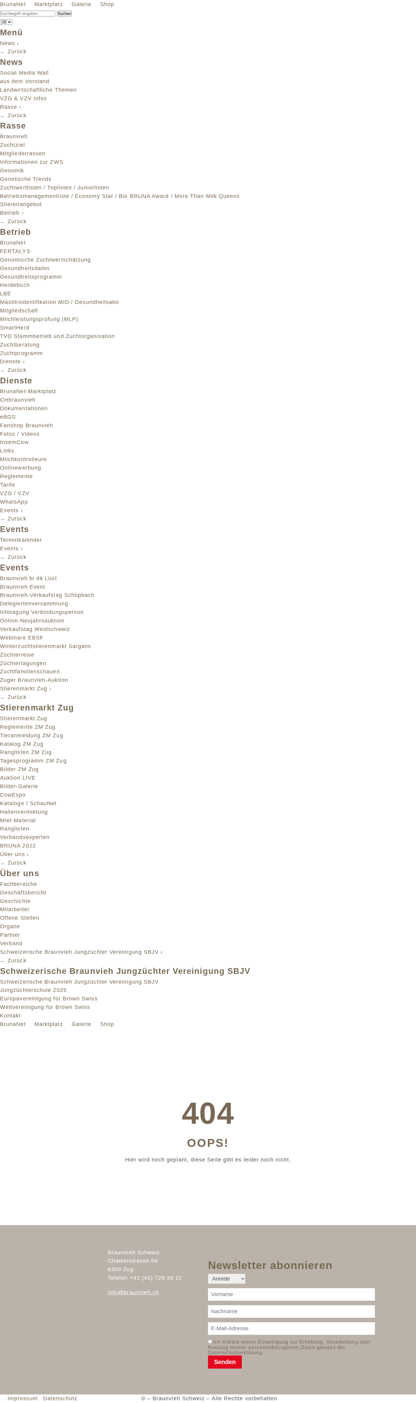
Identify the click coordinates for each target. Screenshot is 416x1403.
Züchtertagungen (23, 663)
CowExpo (13, 795)
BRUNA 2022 (18, 846)
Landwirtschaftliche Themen (38, 90)
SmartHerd (15, 328)
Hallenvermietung (24, 812)
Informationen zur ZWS (31, 162)
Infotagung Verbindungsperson (42, 612)
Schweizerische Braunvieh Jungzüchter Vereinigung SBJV (81, 952)
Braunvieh (14, 136)
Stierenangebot (21, 204)
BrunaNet (14, 4)
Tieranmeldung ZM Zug (31, 735)
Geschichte (15, 901)
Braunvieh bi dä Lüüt (28, 578)
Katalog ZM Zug (22, 744)
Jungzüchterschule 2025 (33, 990)
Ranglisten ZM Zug (26, 752)
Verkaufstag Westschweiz (35, 629)
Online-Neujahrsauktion (32, 621)
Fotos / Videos (20, 434)
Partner (10, 935)
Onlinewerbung (20, 468)
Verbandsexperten (25, 837)
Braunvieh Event (22, 587)
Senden (225, 1362)
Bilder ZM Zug (19, 769)
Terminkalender (21, 540)
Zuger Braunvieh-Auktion (34, 680)
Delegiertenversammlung (34, 604)
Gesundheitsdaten (25, 268)
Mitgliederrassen (22, 153)
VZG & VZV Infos (23, 98)
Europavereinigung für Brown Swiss (49, 999)
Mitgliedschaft (19, 311)
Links (7, 451)
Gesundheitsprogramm (31, 277)
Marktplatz (49, 4)
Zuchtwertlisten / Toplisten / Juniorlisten (54, 188)
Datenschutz (60, 1398)
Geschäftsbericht (23, 893)
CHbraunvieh (18, 400)
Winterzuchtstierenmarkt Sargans (45, 646)
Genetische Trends (25, 179)
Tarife (7, 485)
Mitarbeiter (15, 909)
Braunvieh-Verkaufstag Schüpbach (47, 595)
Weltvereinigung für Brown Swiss (45, 1007)
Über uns (14, 854)
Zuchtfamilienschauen (30, 671)
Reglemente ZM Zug (27, 727)
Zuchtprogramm (21, 353)
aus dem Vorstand (24, 81)
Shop (108, 4)
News (9, 43)
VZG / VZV (15, 493)
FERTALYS (15, 251)
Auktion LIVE (18, 778)
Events (11, 510)
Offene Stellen (19, 918)
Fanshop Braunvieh (26, 425)
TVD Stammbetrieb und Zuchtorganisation (57, 336)
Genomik (12, 170)
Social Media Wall (24, 73)
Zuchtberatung (20, 345)
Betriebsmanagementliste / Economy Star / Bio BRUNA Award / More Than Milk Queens (120, 196)
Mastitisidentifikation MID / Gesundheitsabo (59, 302)
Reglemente (16, 476)
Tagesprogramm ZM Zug (33, 761)
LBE (5, 294)
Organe (10, 926)
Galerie (82, 4)
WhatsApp (14, 502)
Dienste (12, 361)
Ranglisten (14, 829)
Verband (11, 943)
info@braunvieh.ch (133, 1292)
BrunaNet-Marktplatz (28, 391)
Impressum (24, 1398)
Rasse (10, 107)
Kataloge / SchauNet (28, 803)
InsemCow (14, 442)
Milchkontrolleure (23, 459)
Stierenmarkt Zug (25, 689)
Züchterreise (17, 655)
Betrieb (12, 213)
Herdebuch (15, 285)
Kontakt (10, 1016)
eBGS (8, 417)
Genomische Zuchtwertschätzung (45, 260)
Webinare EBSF (22, 638)
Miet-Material (18, 820)
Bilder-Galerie (19, 786)
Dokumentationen (24, 408)
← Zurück (13, 51)
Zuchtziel (12, 145)
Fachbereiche (18, 884)
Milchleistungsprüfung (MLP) (39, 319)
